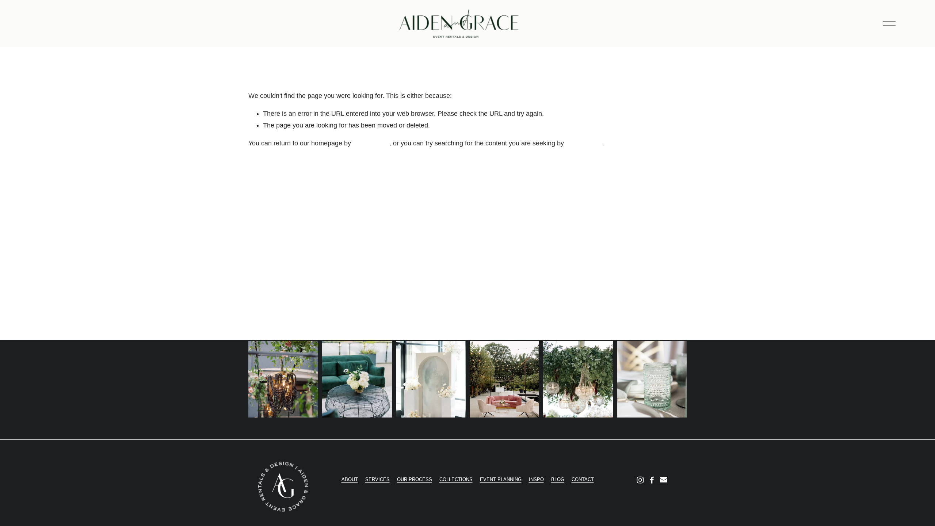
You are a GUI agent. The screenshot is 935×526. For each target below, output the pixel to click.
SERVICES (377, 479)
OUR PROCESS (414, 479)
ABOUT (349, 479)
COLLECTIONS (456, 479)
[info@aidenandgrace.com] (663, 480)
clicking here (371, 143)
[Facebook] (652, 480)
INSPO (536, 479)
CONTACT (583, 479)
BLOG (557, 479)
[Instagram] (640, 480)
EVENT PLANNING (501, 479)
